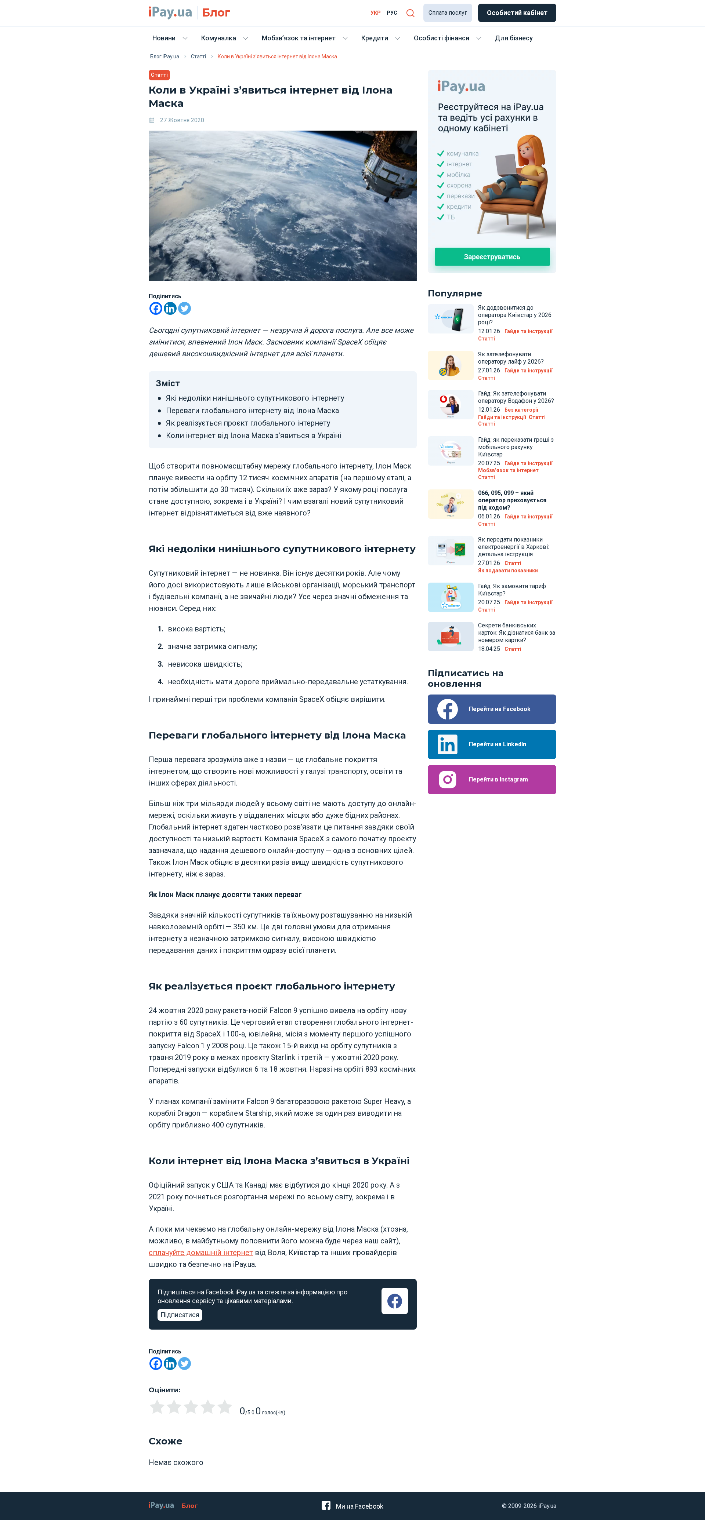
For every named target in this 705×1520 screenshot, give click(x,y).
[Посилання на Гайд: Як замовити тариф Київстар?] (451, 597)
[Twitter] (184, 308)
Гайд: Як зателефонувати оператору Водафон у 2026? (516, 397)
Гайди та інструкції (528, 331)
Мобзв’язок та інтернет (299, 38)
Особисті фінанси (441, 38)
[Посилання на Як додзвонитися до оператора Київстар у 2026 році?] (451, 318)
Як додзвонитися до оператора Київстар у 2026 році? (515, 315)
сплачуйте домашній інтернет (201, 1252)
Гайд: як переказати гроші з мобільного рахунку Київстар (516, 447)
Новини (164, 38)
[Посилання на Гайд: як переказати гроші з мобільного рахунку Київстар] (451, 451)
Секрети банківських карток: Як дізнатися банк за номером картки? (516, 633)
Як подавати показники (508, 570)
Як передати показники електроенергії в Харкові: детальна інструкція (513, 547)
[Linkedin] (170, 308)
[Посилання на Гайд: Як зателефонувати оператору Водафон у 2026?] (451, 404)
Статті (159, 75)
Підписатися (179, 1315)
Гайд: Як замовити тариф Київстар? (512, 590)
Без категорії (521, 410)
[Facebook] (155, 308)
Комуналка (218, 38)
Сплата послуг (448, 12)
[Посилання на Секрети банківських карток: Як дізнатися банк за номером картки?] (451, 636)
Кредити (374, 38)
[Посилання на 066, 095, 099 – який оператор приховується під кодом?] (451, 504)
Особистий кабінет (517, 13)
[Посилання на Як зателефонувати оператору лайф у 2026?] (451, 365)
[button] (410, 13)
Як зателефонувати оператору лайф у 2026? (511, 358)
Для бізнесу (514, 38)
